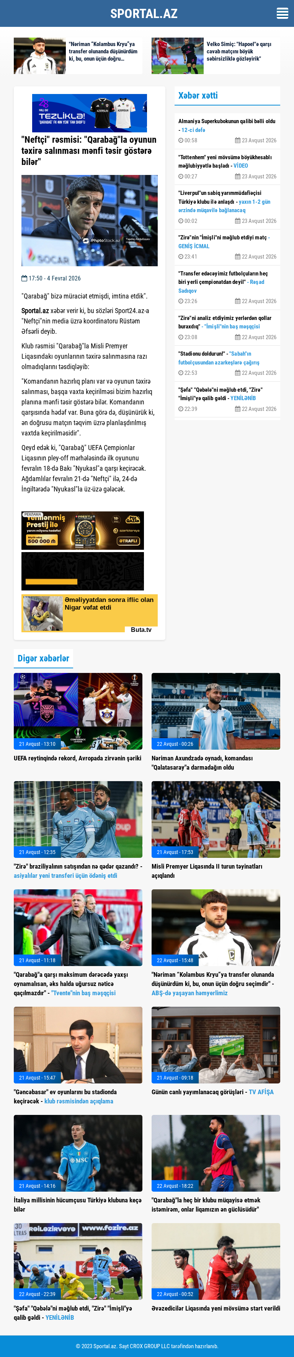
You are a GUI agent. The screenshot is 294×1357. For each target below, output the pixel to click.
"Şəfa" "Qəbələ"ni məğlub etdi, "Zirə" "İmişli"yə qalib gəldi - (227, 399)
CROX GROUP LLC (150, 1346)
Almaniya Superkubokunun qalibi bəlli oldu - (227, 131)
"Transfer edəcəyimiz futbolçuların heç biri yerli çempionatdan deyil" (227, 287)
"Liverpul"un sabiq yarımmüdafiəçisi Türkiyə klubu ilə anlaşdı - (227, 207)
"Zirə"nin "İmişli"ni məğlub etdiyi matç (227, 247)
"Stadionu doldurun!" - (227, 363)
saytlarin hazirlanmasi (52, 503)
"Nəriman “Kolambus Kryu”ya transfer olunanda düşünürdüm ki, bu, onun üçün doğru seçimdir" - (213, 984)
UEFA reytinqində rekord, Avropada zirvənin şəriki (77, 758)
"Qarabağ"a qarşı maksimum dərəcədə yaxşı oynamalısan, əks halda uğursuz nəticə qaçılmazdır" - (71, 984)
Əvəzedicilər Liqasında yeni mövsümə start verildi (216, 1308)
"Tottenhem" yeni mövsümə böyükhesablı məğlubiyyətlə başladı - (227, 167)
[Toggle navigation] (282, 13)
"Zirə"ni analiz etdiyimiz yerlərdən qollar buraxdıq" (227, 328)
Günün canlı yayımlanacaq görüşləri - (213, 1092)
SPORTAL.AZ (144, 13)
